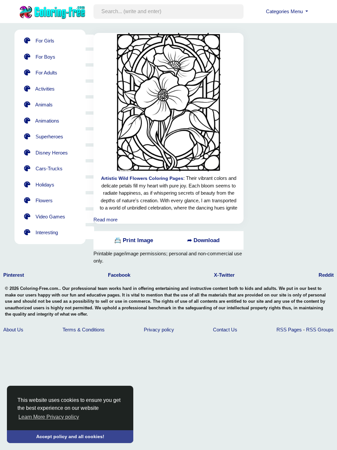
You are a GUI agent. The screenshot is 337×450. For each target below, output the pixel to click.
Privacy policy (159, 329)
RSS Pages (289, 329)
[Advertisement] (294, 71)
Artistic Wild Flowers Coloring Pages (142, 178)
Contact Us (225, 329)
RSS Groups (320, 329)
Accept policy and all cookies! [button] (70, 436)
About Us (13, 329)
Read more (105, 219)
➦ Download (203, 240)
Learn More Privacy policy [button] (48, 417)
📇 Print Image (133, 240)
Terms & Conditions (84, 329)
